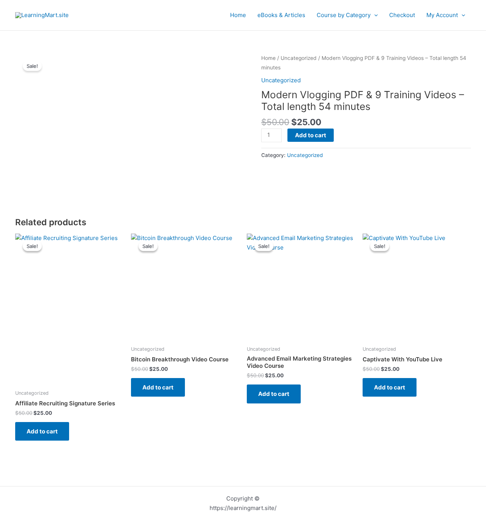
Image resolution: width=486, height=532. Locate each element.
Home (238, 15)
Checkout (402, 15)
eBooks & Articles (281, 15)
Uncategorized (299, 58)
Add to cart (310, 135)
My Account (442, 15)
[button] (374, 15)
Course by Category (344, 15)
